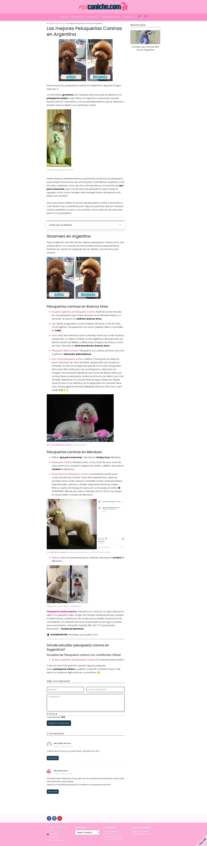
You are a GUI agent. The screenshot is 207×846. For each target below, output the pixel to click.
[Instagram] (54, 818)
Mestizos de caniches (113, 836)
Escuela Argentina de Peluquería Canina (73, 311)
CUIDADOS (91, 17)
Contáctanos (52, 830)
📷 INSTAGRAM (52, 834)
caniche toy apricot (58, 552)
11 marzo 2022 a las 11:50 (63, 774)
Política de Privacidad (56, 840)
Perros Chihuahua (111, 831)
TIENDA (63, 17)
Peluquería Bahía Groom (65, 350)
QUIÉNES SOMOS (53, 827)
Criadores (127, 17)
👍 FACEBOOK (52, 837)
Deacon (56, 557)
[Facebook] (49, 818)
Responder (53, 758)
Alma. (55, 335)
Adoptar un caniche (140, 831)
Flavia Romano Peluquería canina (70, 473)
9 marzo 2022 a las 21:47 (63, 746)
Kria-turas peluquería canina (67, 358)
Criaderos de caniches (142, 834)
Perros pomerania (111, 834)
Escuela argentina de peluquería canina (73, 659)
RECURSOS (76, 17)
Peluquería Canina (62, 462)
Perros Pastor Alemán (113, 839)
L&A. (54, 323)
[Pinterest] (59, 818)
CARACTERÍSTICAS (109, 17)
